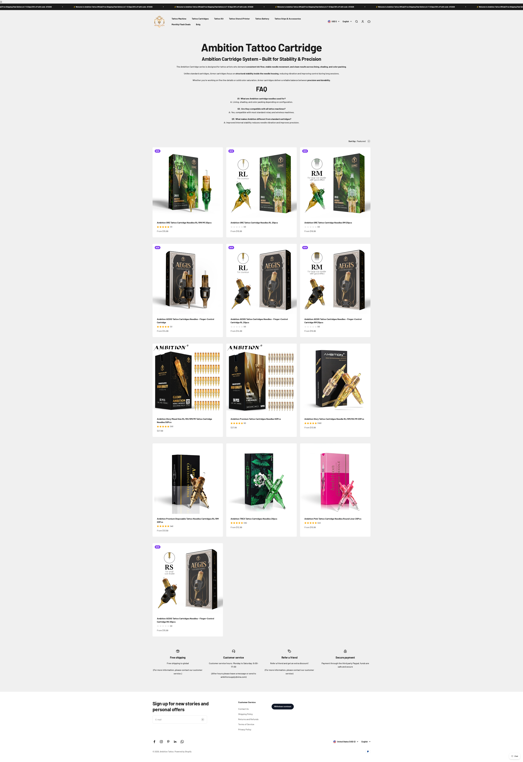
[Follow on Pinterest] (168, 741)
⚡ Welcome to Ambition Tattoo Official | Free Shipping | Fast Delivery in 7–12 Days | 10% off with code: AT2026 (67, 7)
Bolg (198, 24)
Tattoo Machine (179, 18)
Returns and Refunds (248, 719)
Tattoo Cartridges (200, 18)
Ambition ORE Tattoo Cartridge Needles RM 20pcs (328, 222)
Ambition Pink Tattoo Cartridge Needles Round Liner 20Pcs (332, 518)
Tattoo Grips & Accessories (288, 18)
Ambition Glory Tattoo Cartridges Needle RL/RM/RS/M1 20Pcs (334, 419)
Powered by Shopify (183, 751)
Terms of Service (246, 724)
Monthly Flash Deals (181, 24)
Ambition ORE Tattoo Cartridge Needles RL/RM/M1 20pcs (184, 222)
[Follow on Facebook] (154, 741)
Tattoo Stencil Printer (239, 18)
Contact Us (243, 709)
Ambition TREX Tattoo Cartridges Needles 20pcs (254, 518)
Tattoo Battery (262, 18)
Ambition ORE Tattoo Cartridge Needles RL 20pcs (254, 222)
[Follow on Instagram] (161, 741)
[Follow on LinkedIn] (175, 741)
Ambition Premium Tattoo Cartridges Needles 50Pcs (256, 419)
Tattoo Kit (219, 18)
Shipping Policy (245, 714)
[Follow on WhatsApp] (182, 741)
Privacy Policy (244, 729)
